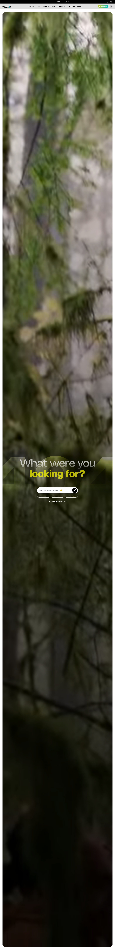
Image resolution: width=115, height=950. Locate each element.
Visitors (58, 1)
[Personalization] (111, 6)
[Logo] (7, 6)
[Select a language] (111, 2)
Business (66, 1)
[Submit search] (107, 2)
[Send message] (74, 490)
